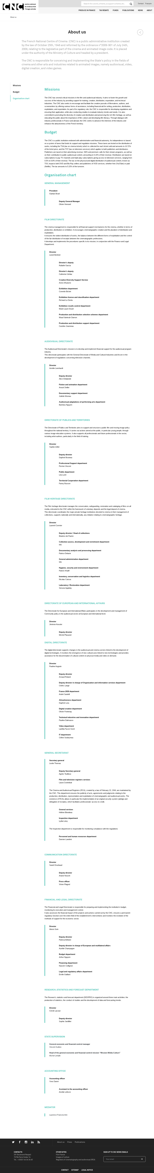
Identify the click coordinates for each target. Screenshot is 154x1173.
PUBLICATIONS (128, 10)
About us (60, 1142)
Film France (60, 1155)
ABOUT (149, 10)
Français (148, 3)
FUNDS (115, 10)
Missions (17, 85)
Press (69, 1142)
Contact (141, 3)
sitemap (75, 1170)
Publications (80, 1142)
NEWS (140, 10)
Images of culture (62, 1157)
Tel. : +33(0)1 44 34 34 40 (23, 1160)
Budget (16, 92)
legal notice (87, 1170)
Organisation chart (21, 98)
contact (65, 1170)
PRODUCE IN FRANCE (87, 10)
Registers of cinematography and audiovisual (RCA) (75, 1160)
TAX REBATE (104, 10)
